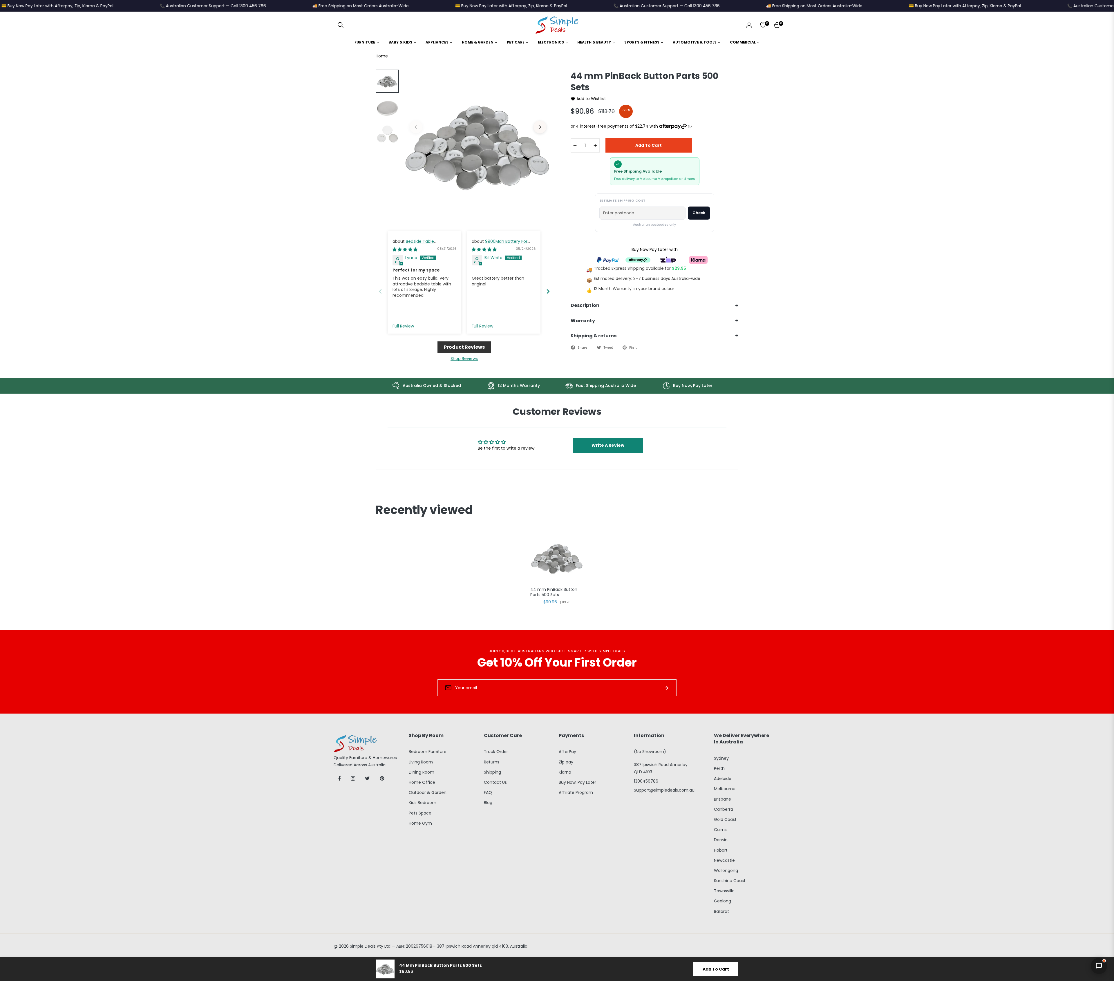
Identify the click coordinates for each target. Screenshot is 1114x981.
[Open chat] (1099, 966)
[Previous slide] (380, 291)
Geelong (722, 901)
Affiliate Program (576, 792)
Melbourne (724, 789)
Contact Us (495, 782)
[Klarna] (698, 259)
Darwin (721, 840)
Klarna (565, 772)
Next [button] (540, 127)
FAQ (488, 792)
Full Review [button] (403, 326)
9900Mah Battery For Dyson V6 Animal (499, 244)
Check (698, 213)
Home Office (422, 782)
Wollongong (726, 870)
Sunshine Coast (730, 881)
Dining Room (421, 772)
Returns (491, 762)
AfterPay (567, 751)
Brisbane (722, 799)
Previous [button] (416, 127)
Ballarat (721, 911)
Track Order (496, 751)
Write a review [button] (608, 445)
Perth (719, 768)
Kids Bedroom (422, 803)
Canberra (723, 809)
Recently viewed (424, 510)
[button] (341, 25)
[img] (405, 249)
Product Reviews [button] (464, 347)
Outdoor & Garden (427, 792)
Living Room (421, 762)
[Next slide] (548, 291)
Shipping (492, 772)
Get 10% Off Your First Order (557, 662)
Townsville (724, 891)
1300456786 (646, 781)
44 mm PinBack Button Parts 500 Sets (553, 592)
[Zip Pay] (668, 259)
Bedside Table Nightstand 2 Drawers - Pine (421, 244)
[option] (478, 145)
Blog (488, 803)
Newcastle (724, 860)
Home (382, 56)
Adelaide (722, 778)
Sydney (721, 758)
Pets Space (420, 813)
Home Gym (420, 823)
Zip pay (566, 762)
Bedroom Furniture (427, 751)
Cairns (720, 829)
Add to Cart (716, 969)
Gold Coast (725, 819)
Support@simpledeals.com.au (664, 790)
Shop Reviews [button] (464, 358)
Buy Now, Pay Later (577, 782)
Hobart (721, 850)
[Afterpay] (638, 259)
